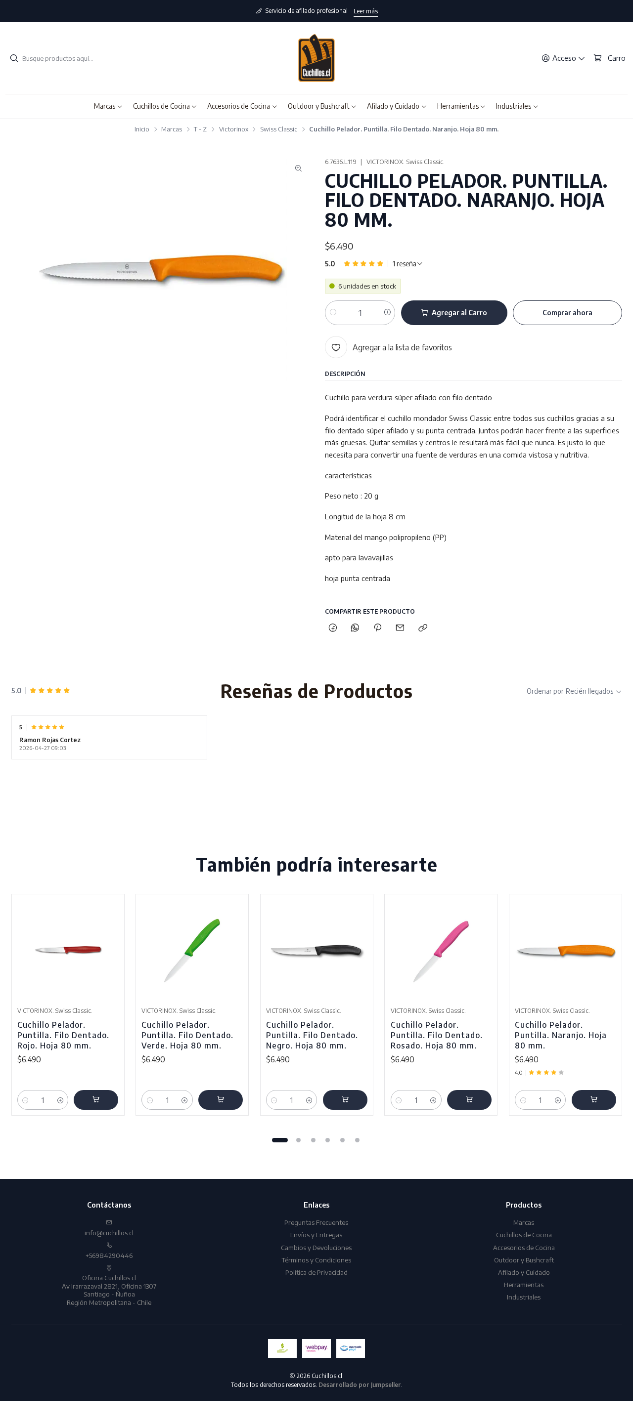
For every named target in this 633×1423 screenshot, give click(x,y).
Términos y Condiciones (316, 1260)
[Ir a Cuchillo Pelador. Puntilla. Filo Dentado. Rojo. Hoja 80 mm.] (68, 950)
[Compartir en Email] (400, 628)
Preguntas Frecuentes (316, 1222)
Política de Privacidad (316, 1272)
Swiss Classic (278, 129)
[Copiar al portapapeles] (422, 628)
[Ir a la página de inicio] (316, 58)
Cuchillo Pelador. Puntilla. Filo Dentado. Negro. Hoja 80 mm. (312, 1034)
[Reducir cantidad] (333, 313)
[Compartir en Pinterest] (378, 628)
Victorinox (233, 129)
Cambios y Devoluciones (316, 1247)
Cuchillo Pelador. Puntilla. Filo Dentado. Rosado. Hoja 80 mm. (437, 1034)
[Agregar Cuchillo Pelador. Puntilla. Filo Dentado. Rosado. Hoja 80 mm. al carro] (469, 1100)
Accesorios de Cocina (524, 1247)
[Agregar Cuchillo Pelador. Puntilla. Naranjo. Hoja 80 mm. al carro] (594, 1100)
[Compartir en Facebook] (332, 628)
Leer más (366, 11)
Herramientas (523, 1284)
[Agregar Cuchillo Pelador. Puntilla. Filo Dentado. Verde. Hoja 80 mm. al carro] (220, 1100)
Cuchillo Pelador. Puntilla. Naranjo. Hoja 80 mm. (561, 1034)
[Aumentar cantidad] (387, 313)
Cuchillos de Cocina (524, 1234)
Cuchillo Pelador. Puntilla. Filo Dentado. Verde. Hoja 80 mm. (187, 1034)
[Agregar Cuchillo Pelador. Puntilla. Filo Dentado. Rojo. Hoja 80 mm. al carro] (96, 1100)
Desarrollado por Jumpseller (359, 1384)
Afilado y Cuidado (524, 1272)
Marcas (171, 129)
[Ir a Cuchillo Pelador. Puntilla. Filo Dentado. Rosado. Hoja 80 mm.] (441, 950)
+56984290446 (109, 1255)
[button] (108, 106)
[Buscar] (13, 58)
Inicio (142, 129)
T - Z (200, 129)
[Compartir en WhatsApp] (354, 628)
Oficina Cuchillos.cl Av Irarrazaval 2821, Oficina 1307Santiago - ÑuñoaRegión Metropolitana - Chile (109, 1289)
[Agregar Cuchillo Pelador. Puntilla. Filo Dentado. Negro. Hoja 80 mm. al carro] (345, 1100)
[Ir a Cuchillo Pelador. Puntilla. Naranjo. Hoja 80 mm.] (565, 950)
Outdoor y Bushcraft (524, 1260)
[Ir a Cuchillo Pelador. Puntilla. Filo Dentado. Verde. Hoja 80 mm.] (192, 950)
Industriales (524, 1297)
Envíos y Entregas (316, 1234)
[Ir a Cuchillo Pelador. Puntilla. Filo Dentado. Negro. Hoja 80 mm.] (316, 950)
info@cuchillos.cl (109, 1232)
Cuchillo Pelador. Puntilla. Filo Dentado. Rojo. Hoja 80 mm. (63, 1034)
